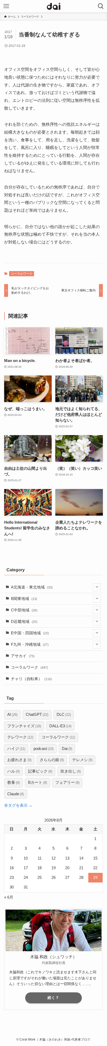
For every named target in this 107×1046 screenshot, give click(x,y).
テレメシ (82, 760)
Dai (67, 749)
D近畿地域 (24, 621)
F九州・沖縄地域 (30, 644)
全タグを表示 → (18, 805)
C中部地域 (24, 610)
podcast (44, 749)
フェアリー (67, 782)
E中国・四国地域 (30, 633)
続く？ (53, 997)
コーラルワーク (21, 273)
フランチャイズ (24, 726)
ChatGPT (37, 714)
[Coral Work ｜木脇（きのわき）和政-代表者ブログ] (54, 6)
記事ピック (40, 771)
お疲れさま (19, 760)
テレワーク (20, 737)
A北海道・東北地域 (32, 587)
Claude (15, 794)
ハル (13, 771)
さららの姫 (52, 760)
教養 (13, 782)
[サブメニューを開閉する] (97, 587)
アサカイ (23, 656)
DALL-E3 (60, 726)
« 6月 (8, 897)
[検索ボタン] (101, 6)
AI (12, 714)
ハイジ (16, 749)
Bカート (37, 782)
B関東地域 (24, 599)
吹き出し (71, 771)
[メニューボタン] (6, 6)
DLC (64, 714)
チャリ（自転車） (31, 679)
